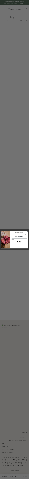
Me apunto (19, 241)
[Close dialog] (27, 231)
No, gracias (19, 245)
